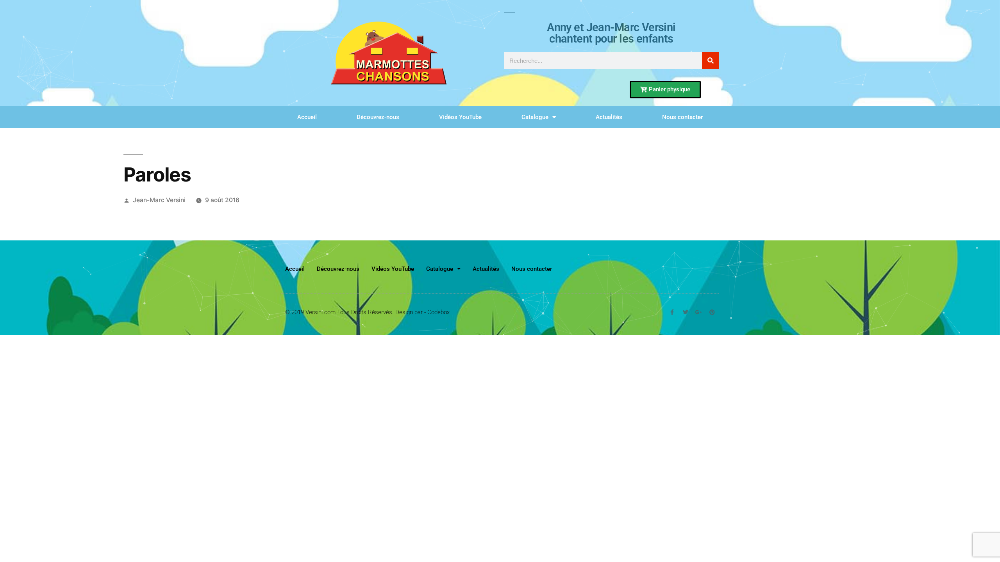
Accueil (307, 117)
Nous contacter (682, 117)
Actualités (609, 117)
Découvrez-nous (378, 117)
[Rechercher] (710, 60)
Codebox (438, 312)
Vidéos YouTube (460, 117)
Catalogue (534, 117)
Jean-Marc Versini (159, 200)
